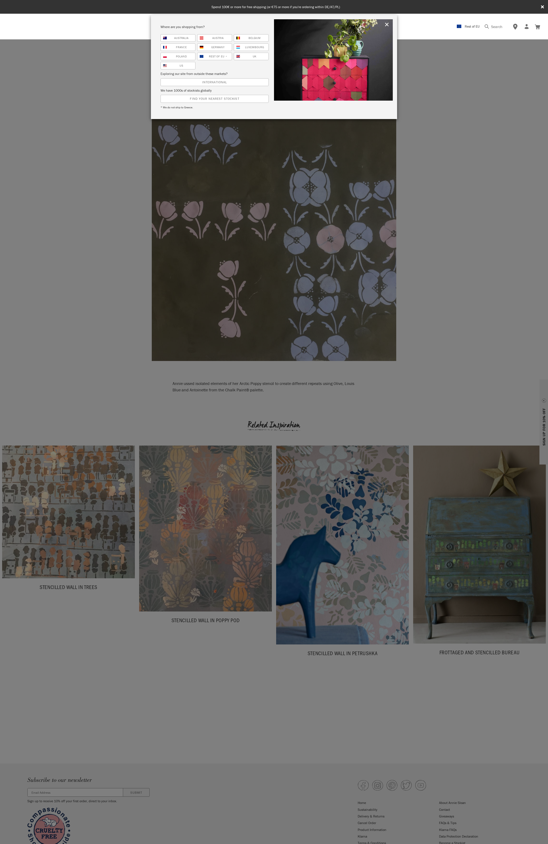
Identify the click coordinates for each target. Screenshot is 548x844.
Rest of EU (218, 56)
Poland (181, 56)
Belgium (255, 38)
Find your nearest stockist (214, 99)
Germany (218, 47)
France (181, 47)
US (181, 65)
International (214, 82)
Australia (181, 38)
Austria (218, 38)
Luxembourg (254, 47)
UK (255, 56)
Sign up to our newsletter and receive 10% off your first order (275, 7)
